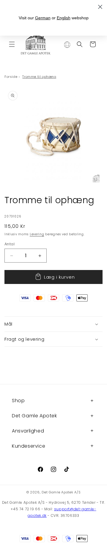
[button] (11, 44)
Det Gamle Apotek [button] (34, 415)
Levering (37, 234)
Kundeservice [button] (28, 446)
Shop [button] (18, 400)
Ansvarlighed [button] (28, 430)
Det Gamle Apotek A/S (61, 492)
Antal (9, 244)
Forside (10, 76)
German (43, 17)
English (63, 17)
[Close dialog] (100, 6)
